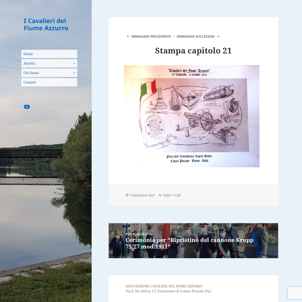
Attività (29, 63)
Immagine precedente (151, 36)
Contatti (29, 82)
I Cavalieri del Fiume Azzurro (46, 24)
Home (28, 54)
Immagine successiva (196, 36)
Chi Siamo (31, 73)
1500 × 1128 (171, 195)
